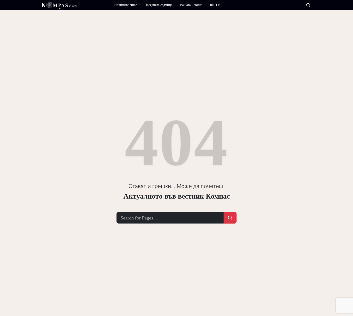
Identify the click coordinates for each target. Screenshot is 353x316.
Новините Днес (125, 5)
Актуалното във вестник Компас (176, 196)
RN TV (215, 5)
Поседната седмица (158, 5)
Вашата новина (191, 5)
